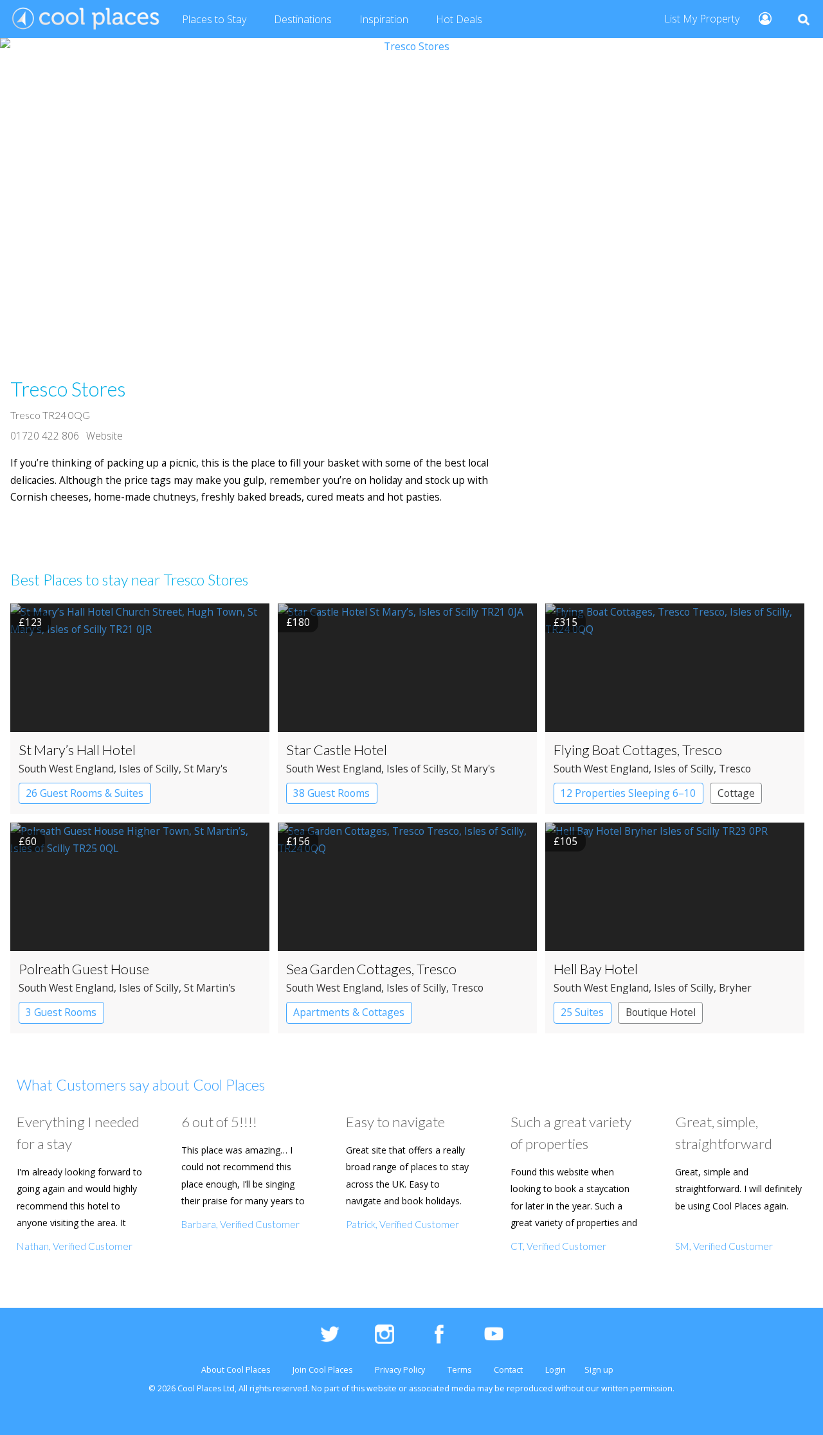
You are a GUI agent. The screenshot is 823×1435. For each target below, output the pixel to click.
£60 (28, 841)
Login (555, 1369)
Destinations (303, 19)
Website (104, 436)
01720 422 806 (44, 436)
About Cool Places (235, 1369)
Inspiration (383, 19)
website (381, 1388)
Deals (459, 19)
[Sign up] (760, 17)
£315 (565, 622)
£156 (298, 841)
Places (214, 19)
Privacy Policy (400, 1369)
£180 (298, 622)
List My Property (701, 19)
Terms (459, 1369)
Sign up (598, 1369)
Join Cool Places (322, 1369)
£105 (565, 841)
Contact (508, 1369)
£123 (30, 622)
